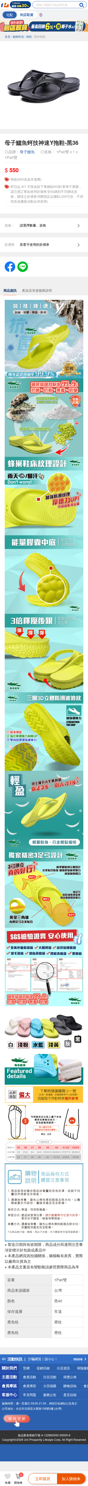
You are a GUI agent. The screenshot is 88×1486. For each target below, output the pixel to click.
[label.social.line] (22, 266)
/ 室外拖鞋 (39, 36)
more (78, 1359)
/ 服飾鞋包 (17, 36)
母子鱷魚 (27, 151)
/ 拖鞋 (28, 36)
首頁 (7, 36)
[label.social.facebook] (10, 266)
